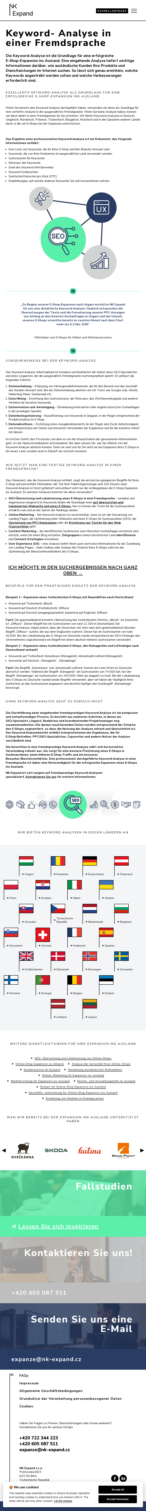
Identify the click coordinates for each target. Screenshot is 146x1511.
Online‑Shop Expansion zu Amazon (40, 1064)
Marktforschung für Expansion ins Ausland (40, 1081)
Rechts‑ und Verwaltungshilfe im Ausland (106, 1081)
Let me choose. (63, 1500)
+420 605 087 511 (39, 1293)
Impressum (29, 1383)
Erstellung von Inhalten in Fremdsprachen (75, 1098)
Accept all (118, 1489)
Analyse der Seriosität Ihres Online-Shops (101, 1064)
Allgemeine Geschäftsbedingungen (51, 1391)
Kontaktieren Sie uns (41, 777)
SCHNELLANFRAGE (112, 10)
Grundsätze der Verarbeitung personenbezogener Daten (70, 1398)
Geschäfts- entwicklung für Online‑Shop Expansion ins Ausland (73, 1092)
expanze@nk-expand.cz (46, 1359)
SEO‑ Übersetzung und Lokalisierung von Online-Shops (73, 1058)
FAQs (24, 1375)
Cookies (26, 1406)
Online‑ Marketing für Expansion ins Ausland (73, 1075)
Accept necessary (118, 1499)
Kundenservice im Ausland (42, 1069)
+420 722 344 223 (38, 1438)
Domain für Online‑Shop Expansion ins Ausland (73, 1087)
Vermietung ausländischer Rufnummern (95, 1069)
